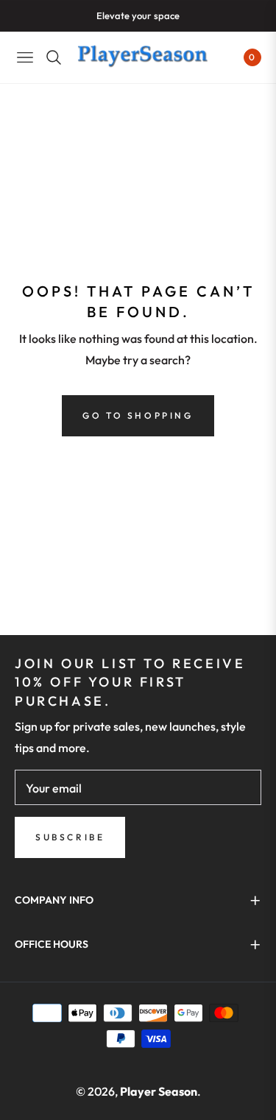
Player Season (158, 1091)
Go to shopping (137, 415)
